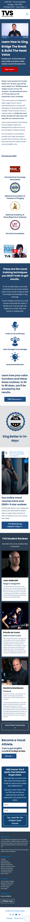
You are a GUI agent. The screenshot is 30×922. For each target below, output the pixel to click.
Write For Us (18, 918)
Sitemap (9, 918)
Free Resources (5, 861)
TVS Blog (3, 859)
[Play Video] (3, 37)
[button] (26, 251)
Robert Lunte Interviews (7, 868)
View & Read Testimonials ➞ (15, 726)
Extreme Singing (5, 886)
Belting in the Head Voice (7, 883)
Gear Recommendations (7, 870)
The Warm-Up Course (6, 885)
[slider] (15, 37)
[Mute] (23, 37)
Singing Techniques (6, 862)
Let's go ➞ (9, 756)
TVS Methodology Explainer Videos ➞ (15, 525)
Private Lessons (5, 873)
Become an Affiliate (6, 896)
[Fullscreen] (26, 37)
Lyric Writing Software (6, 871)
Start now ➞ (10, 69)
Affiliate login (7, 901)
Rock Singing (4, 888)
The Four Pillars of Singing (7, 881)
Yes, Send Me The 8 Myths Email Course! (15, 820)
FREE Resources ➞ (15, 399)
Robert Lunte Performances (8, 866)
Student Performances (6, 864)
